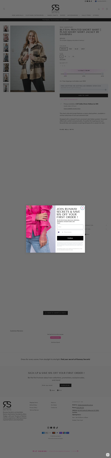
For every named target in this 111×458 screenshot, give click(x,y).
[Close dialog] (82, 208)
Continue (70, 238)
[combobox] (60, 232)
